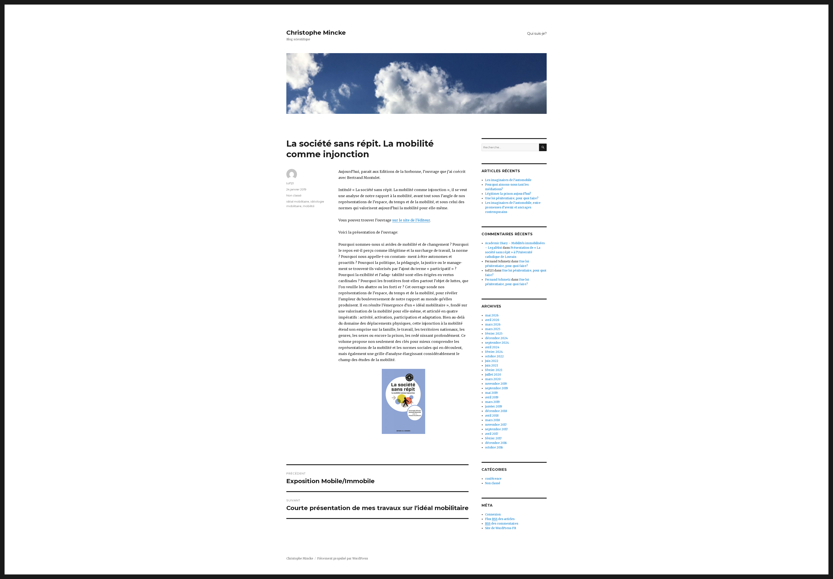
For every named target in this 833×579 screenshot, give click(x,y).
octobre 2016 (494, 447)
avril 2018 (491, 415)
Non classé (294, 195)
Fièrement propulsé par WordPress (342, 558)
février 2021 (493, 370)
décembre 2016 (496, 443)
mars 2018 (492, 420)
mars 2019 (492, 402)
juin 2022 (491, 361)
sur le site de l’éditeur (411, 220)
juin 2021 (491, 365)
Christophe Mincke (316, 32)
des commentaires (501, 523)
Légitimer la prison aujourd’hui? (508, 194)
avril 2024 (492, 347)
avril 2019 (491, 397)
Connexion (493, 514)
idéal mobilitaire (297, 201)
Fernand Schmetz (497, 279)
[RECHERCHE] (543, 147)
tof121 (290, 183)
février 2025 (493, 333)
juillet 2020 (493, 374)
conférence (493, 479)
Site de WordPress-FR (500, 528)
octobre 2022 (494, 356)
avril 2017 (491, 434)
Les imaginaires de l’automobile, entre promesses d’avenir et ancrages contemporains (513, 207)
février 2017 (493, 438)
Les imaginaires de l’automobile (508, 180)
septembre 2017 (496, 429)
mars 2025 (492, 329)
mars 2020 (493, 379)
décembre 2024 (496, 338)
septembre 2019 (496, 388)
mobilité (309, 206)
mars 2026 (492, 324)
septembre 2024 (497, 343)
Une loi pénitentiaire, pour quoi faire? (511, 198)
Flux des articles (500, 519)
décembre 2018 (496, 411)
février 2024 (494, 352)
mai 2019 (491, 393)
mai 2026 (491, 315)
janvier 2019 (493, 406)
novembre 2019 (496, 384)
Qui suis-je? (537, 33)
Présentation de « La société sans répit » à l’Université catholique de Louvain (512, 252)
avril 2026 (492, 320)
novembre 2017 (496, 425)
